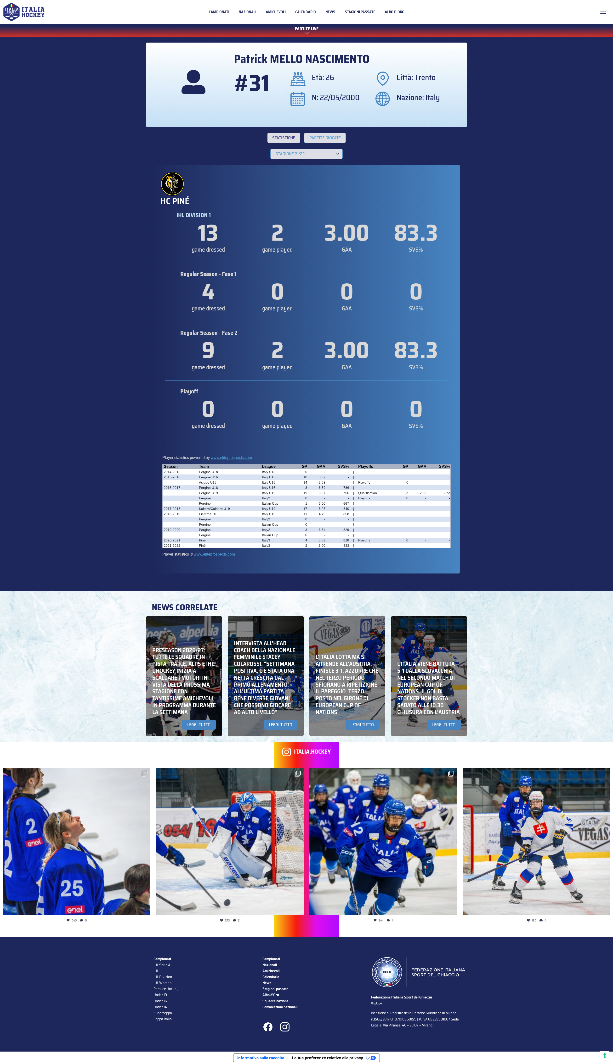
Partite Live (306, 29)
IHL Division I (163, 977)
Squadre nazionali (276, 1001)
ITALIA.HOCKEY (312, 751)
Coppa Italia (162, 1019)
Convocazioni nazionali (280, 1007)
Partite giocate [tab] (325, 137)
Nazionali (247, 12)
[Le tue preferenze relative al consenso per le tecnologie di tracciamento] (604, 1055)
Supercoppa (162, 1013)
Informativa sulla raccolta (260, 1057)
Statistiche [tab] (283, 137)
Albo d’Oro (394, 12)
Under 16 (160, 1001)
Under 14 (160, 1007)
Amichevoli (276, 12)
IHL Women (162, 983)
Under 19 (160, 995)
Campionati (219, 12)
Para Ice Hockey (165, 989)
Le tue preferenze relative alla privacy (327, 1057)
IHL (156, 971)
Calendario (305, 12)
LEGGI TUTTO (198, 724)
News (330, 12)
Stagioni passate (360, 12)
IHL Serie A (161, 965)
